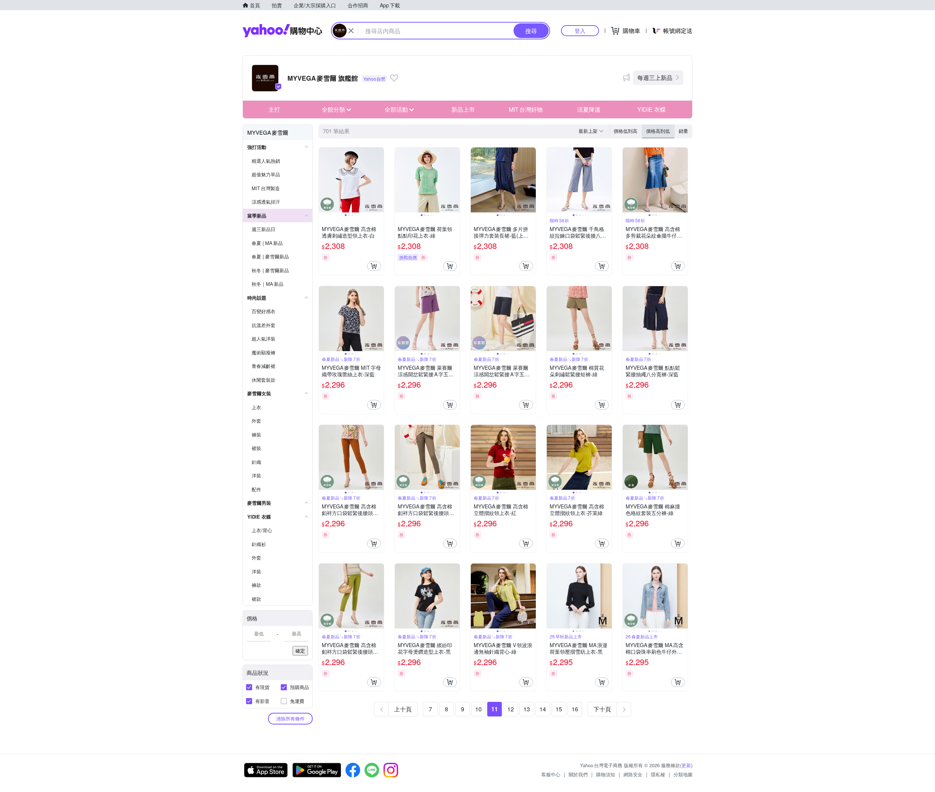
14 (542, 709)
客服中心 (550, 774)
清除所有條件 (290, 718)
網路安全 (632, 774)
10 (478, 709)
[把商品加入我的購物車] (374, 266)
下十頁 (602, 709)
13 (526, 709)
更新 (686, 765)
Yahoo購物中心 (282, 30)
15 (559, 709)
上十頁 (403, 709)
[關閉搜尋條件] (351, 30)
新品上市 (463, 109)
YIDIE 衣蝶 (651, 109)
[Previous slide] (323, 180)
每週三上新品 (654, 77)
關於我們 (578, 774)
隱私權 (658, 774)
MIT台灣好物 (526, 109)
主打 (274, 109)
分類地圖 (682, 774)
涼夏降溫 (588, 109)
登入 (580, 30)
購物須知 (605, 774)
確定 (300, 650)
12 (510, 709)
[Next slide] (379, 180)
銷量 (683, 130)
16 (575, 709)
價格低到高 (625, 130)
